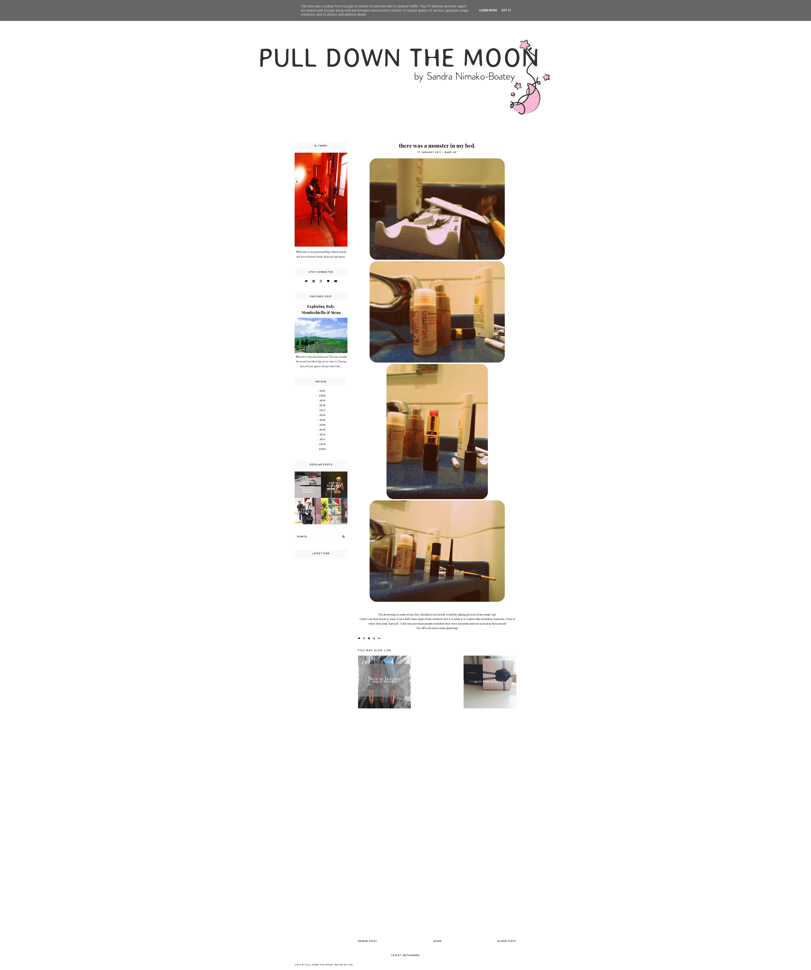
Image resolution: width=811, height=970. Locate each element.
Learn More (488, 10)
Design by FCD (344, 964)
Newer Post (367, 941)
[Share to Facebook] (364, 638)
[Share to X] (359, 638)
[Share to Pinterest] (369, 638)
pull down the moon (319, 964)
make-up (451, 152)
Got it (506, 10)
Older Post (506, 941)
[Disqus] (437, 769)
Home (437, 941)
